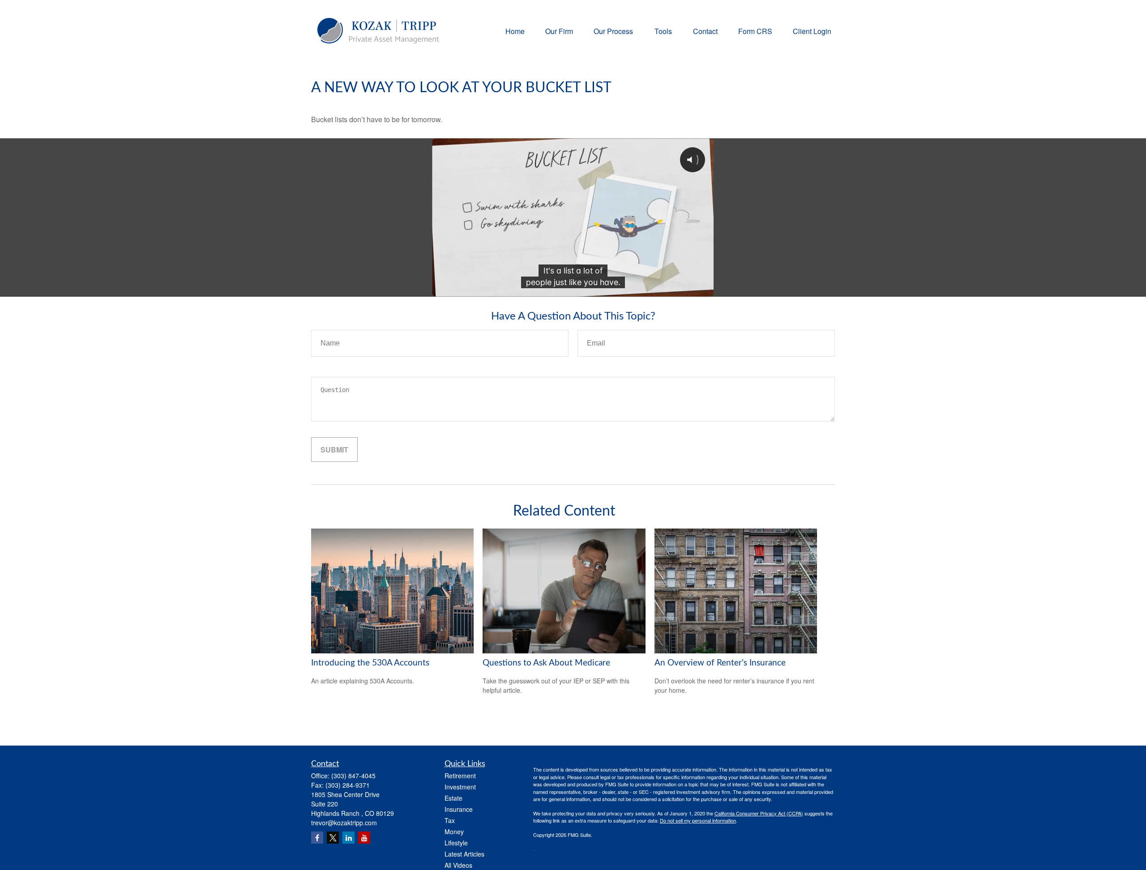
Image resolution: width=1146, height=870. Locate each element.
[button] (515, 30)
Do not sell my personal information (698, 820)
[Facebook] (317, 838)
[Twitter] (333, 838)
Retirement (460, 775)
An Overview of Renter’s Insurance (720, 663)
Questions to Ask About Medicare (546, 663)
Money (454, 831)
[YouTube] (364, 838)
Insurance (459, 809)
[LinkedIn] (348, 838)
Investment (460, 786)
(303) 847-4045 (353, 775)
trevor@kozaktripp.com (344, 822)
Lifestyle (456, 842)
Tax (450, 820)
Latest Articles (464, 853)
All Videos (458, 865)
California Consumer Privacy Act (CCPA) (758, 813)
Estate (453, 797)
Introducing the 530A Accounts (370, 663)
